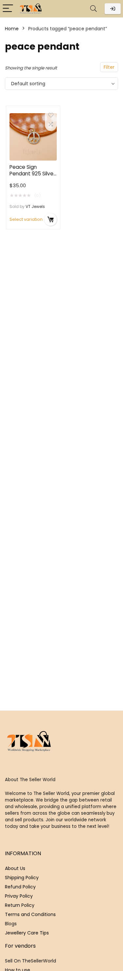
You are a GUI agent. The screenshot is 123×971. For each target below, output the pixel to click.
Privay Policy (19, 896)
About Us (15, 868)
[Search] (93, 8)
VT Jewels (35, 206)
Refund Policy (20, 886)
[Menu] (8, 8)
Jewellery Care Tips (27, 933)
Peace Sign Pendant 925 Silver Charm (32, 174)
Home (12, 28)
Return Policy (19, 905)
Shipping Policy (22, 877)
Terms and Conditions (30, 914)
